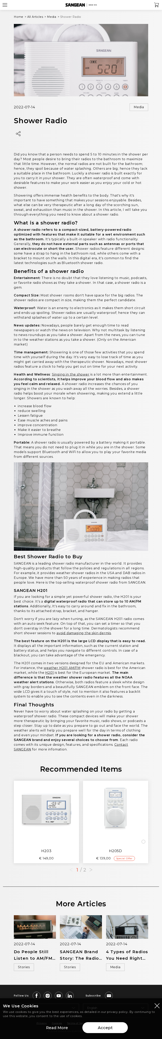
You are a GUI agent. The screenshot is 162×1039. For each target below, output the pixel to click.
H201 (49, 673)
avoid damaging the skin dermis (84, 633)
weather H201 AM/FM (62, 668)
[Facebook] (36, 996)
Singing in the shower (70, 374)
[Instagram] (48, 996)
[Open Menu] (5, 5)
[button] (90, 870)
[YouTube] (59, 996)
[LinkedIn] (70, 996)
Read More (57, 1027)
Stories (24, 967)
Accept (105, 1027)
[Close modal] (157, 1006)
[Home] (81, 5)
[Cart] (157, 5)
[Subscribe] (109, 996)
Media (139, 107)
